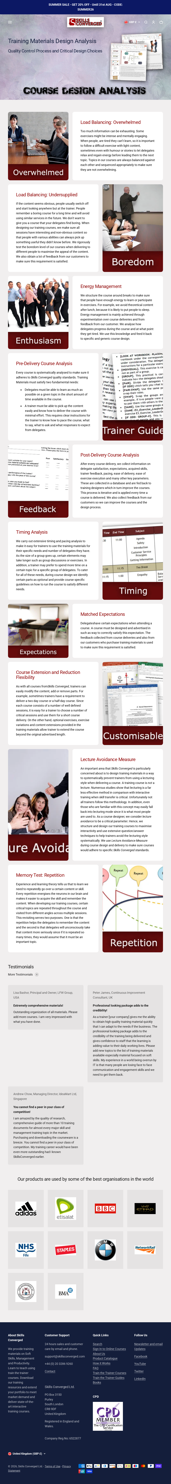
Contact (50, 1371)
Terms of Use (52, 1466)
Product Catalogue (105, 1358)
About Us (99, 1353)
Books (97, 1382)
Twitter (139, 1371)
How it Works (101, 1363)
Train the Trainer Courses (109, 1373)
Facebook (140, 1356)
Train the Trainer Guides (108, 1378)
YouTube (140, 1363)
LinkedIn (140, 1379)
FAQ (95, 1368)
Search (97, 1344)
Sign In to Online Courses (109, 1349)
